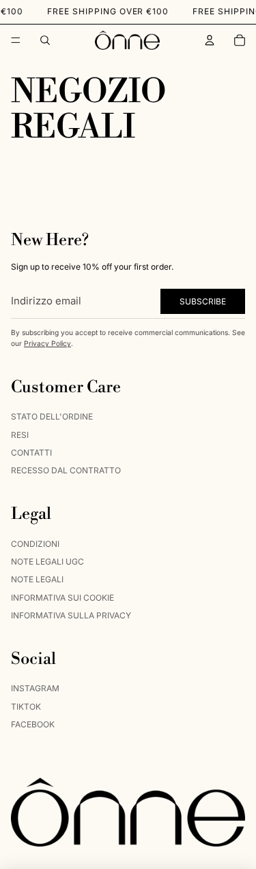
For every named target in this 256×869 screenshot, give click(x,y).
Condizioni (35, 544)
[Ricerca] (45, 40)
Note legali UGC (47, 561)
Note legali (37, 580)
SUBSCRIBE (203, 301)
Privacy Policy (47, 343)
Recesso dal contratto (66, 471)
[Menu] (15, 40)
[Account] (210, 40)
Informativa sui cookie (62, 597)
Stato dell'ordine (52, 416)
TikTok (26, 706)
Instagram (35, 689)
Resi (20, 435)
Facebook (33, 724)
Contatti (31, 452)
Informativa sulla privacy (71, 615)
